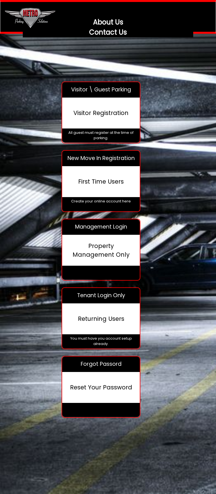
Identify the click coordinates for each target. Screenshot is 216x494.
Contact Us (108, 32)
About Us (108, 22)
